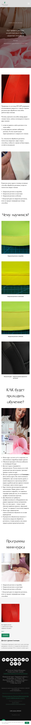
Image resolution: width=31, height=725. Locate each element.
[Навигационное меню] (29, 3)
